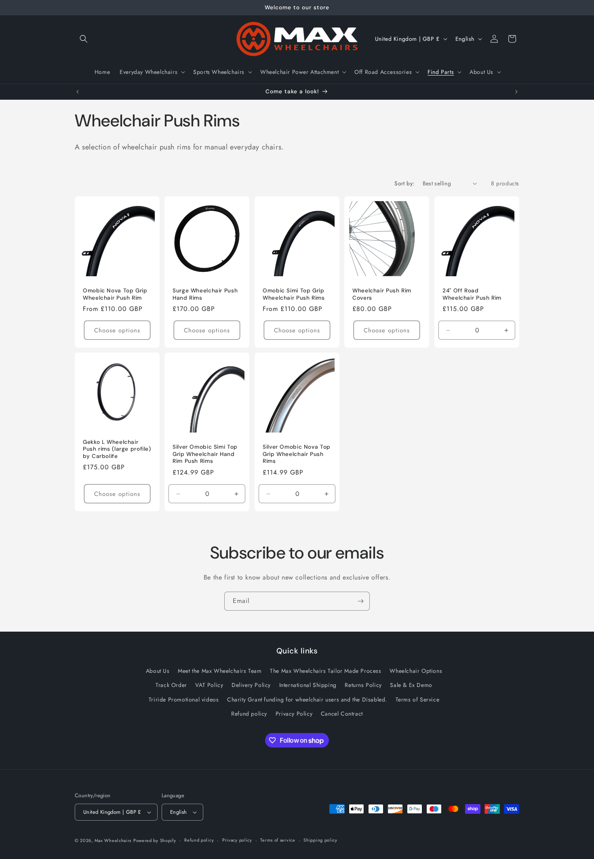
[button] (84, 39)
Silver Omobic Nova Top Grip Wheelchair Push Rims (297, 454)
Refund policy (249, 714)
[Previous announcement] (77, 91)
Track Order (171, 685)
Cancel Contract (342, 714)
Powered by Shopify (154, 840)
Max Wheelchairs (113, 840)
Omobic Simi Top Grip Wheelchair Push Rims (294, 294)
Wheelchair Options (416, 671)
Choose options (117, 330)
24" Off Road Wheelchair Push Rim (471, 294)
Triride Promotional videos (184, 699)
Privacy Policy (294, 714)
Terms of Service (418, 699)
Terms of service (277, 840)
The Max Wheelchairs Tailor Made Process (325, 671)
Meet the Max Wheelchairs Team (219, 671)
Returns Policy (363, 685)
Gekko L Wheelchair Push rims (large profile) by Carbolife (117, 449)
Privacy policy (237, 840)
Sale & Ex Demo (411, 685)
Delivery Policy (251, 685)
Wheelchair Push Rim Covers (381, 294)
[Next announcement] (516, 91)
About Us (158, 671)
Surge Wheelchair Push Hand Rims (205, 294)
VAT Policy (209, 685)
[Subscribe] (360, 601)
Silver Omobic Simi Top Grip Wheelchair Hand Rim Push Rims (205, 454)
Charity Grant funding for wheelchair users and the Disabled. (307, 699)
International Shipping (308, 685)
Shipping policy (320, 840)
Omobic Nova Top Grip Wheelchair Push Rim (115, 294)
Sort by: (404, 183)
